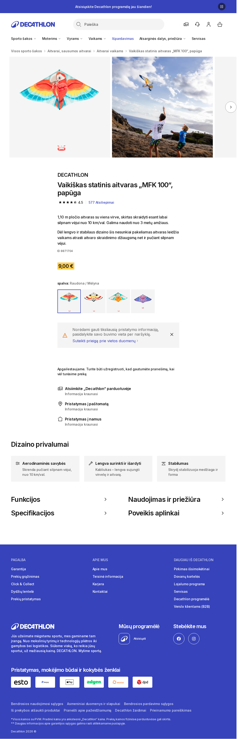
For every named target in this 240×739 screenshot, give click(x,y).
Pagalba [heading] (18, 560)
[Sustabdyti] (221, 6)
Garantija (18, 569)
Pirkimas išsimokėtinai (192, 569)
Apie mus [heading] (100, 560)
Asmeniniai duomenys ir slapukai (93, 704)
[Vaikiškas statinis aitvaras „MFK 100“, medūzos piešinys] (59, 107)
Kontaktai (100, 591)
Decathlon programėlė (191, 599)
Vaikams (96, 39)
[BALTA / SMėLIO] (93, 301)
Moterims (50, 39)
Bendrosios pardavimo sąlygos (148, 704)
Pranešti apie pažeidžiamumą (87, 710)
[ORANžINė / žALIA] (118, 301)
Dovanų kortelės (187, 576)
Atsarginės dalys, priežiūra (161, 39)
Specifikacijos (32, 513)
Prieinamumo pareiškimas (170, 710)
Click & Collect (22, 584)
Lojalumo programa (189, 584)
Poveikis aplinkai (153, 513)
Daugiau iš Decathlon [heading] (194, 560)
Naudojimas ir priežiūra (164, 499)
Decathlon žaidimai (130, 710)
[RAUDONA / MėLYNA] (69, 301)
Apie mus (100, 569)
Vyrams (73, 39)
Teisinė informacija (108, 576)
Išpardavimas (123, 39)
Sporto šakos (22, 39)
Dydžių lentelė (22, 591)
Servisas (199, 39)
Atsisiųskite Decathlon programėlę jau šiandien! (113, 7)
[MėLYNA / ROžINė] (143, 301)
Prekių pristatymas (26, 599)
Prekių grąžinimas (25, 576)
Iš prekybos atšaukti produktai (35, 710)
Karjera (98, 584)
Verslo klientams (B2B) (192, 606)
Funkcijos (25, 499)
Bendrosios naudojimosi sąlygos (37, 704)
